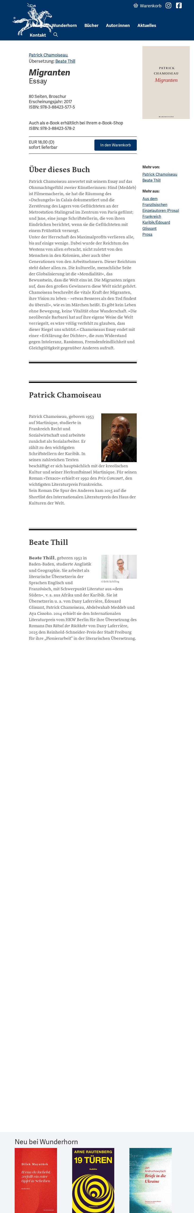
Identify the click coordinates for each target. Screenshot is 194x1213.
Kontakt (38, 35)
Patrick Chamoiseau (48, 55)
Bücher (91, 25)
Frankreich (151, 216)
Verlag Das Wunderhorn (53, 25)
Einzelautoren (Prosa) (160, 210)
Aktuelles (146, 25)
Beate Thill (65, 61)
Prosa (147, 234)
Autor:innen (118, 25)
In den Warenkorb (115, 145)
